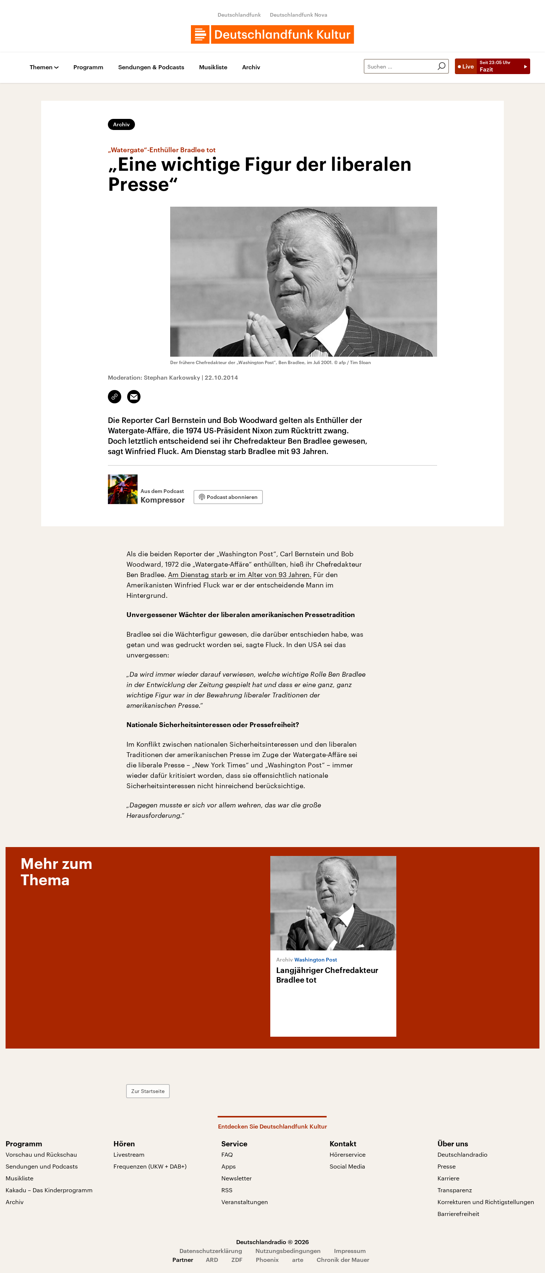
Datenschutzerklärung (210, 1250)
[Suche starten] (441, 66)
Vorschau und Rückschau (41, 1154)
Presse (446, 1166)
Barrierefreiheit (458, 1213)
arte (297, 1259)
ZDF (236, 1259)
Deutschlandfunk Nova (298, 14)
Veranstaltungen (244, 1201)
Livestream (129, 1154)
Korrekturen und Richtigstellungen (485, 1201)
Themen (41, 67)
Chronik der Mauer (343, 1259)
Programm (88, 67)
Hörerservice (348, 1154)
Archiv (251, 67)
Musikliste (213, 67)
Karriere (448, 1178)
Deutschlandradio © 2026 (272, 1241)
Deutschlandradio (462, 1154)
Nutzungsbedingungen (288, 1250)
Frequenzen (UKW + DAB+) (149, 1166)
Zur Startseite (148, 1091)
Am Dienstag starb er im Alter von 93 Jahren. (239, 574)
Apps (228, 1166)
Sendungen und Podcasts (42, 1166)
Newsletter (236, 1178)
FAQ (227, 1154)
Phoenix (267, 1259)
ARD (212, 1259)
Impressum (350, 1250)
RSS (226, 1189)
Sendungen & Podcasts (151, 67)
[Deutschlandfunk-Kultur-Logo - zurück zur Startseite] (272, 34)
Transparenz (454, 1189)
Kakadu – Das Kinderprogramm (49, 1189)
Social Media (347, 1166)
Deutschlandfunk (239, 14)
